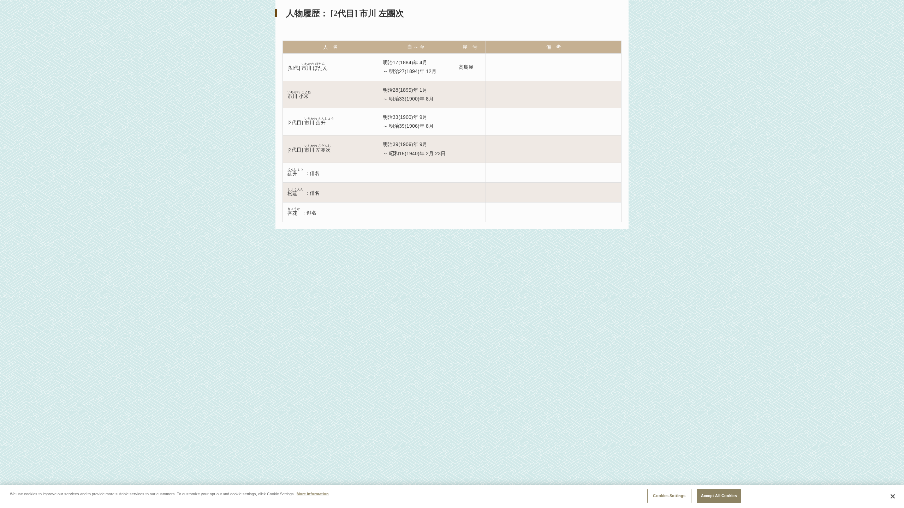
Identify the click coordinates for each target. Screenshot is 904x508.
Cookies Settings (669, 496)
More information (313, 494)
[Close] (892, 496)
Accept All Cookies (719, 496)
